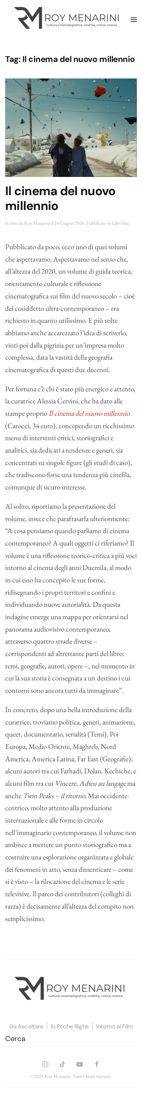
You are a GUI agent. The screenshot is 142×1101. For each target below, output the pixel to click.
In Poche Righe (70, 1026)
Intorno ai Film (114, 1026)
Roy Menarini (37, 223)
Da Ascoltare (26, 1026)
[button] (134, 19)
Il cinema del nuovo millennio (60, 198)
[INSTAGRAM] (45, 1063)
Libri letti (120, 223)
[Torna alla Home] (68, 20)
